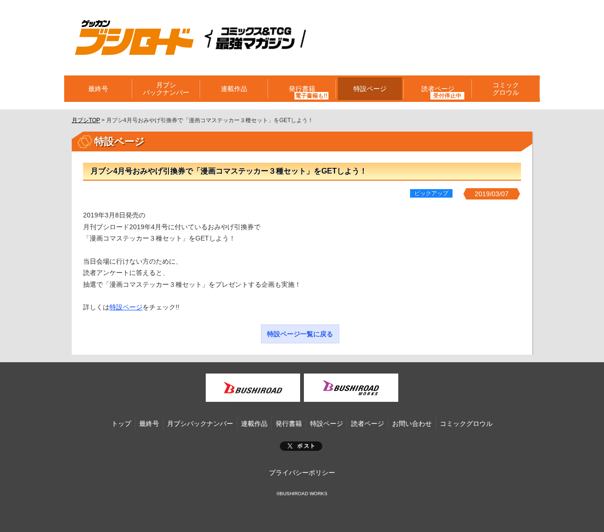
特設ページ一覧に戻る (300, 334)
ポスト (301, 446)
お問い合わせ (412, 423)
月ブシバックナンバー (166, 88)
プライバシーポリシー (302, 472)
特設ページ (369, 88)
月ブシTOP (86, 120)
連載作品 (234, 88)
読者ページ (367, 423)
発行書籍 (302, 88)
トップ (121, 423)
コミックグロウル (506, 88)
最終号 (98, 88)
